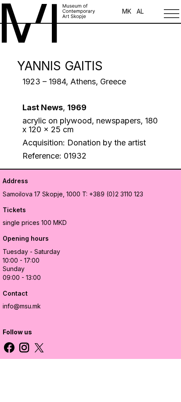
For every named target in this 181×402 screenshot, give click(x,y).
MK (126, 11)
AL (140, 11)
